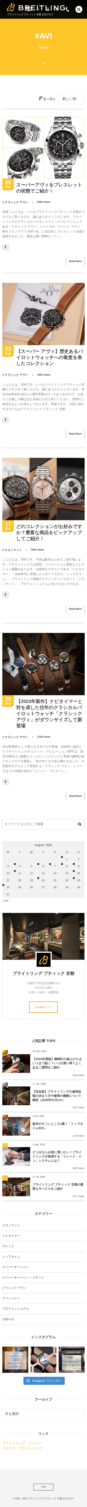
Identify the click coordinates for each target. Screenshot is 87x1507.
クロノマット (13, 550)
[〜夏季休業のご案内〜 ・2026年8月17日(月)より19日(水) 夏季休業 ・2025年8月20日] (15, 1360)
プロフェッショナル (15, 1308)
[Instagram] (47, 9)
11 (19, 873)
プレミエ (8, 1246)
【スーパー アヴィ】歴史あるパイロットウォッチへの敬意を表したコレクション (49, 357)
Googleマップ (43, 1007)
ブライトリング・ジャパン (22, 1443)
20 (43, 880)
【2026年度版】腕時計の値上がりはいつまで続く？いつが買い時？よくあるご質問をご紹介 (57, 1063)
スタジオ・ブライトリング (22, 1448)
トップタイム (11, 1256)
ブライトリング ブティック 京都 (43, 973)
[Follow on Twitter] (38, 9)
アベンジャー (11, 1298)
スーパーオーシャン (15, 1267)
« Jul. (5, 900)
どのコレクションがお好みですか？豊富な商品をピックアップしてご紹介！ (49, 532)
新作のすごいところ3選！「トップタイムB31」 (57, 1126)
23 (78, 880)
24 (7, 887)
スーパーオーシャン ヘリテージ (23, 1277)
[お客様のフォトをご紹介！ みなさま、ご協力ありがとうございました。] (44, 1360)
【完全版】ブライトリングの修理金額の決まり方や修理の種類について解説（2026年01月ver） (56, 1096)
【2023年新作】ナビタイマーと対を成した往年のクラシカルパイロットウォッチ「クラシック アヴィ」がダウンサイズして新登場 (49, 713)
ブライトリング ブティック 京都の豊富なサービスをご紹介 (57, 1186)
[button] (78, 9)
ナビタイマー (11, 1235)
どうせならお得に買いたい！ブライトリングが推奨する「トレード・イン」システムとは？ (57, 1156)
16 (78, 873)
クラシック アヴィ (16, 202)
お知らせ (8, 1319)
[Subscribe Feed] (56, 9)
